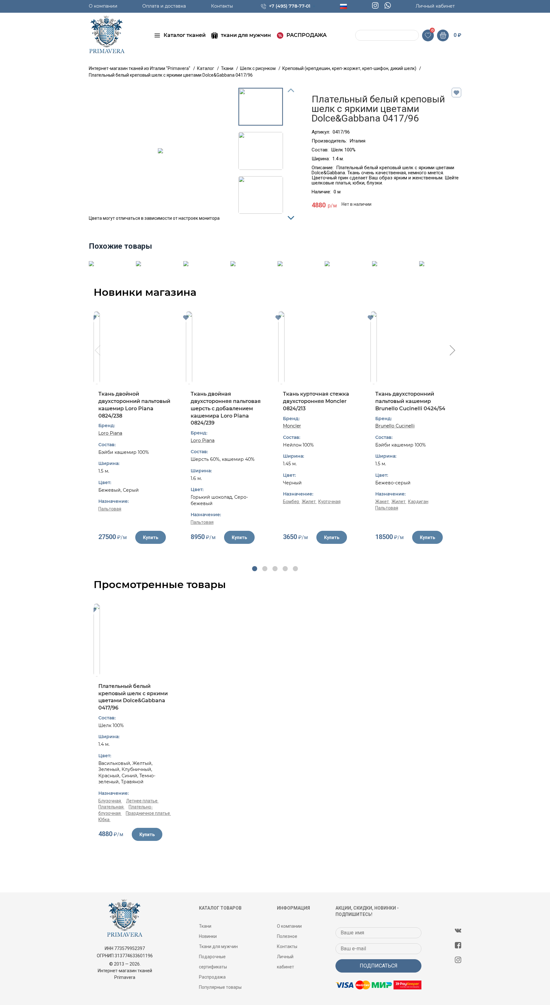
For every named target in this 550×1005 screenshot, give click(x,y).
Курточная (329, 501)
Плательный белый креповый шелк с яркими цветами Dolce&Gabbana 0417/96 (133, 697)
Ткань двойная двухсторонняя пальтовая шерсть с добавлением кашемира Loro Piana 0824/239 (226, 408)
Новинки (208, 936)
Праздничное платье (148, 813)
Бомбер (291, 501)
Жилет (309, 501)
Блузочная (110, 800)
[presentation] (97, 351)
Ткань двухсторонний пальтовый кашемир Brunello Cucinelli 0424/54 (410, 401)
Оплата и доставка (164, 6)
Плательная (111, 806)
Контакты (222, 6)
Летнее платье (142, 800)
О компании (103, 6)
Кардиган (418, 501)
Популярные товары (220, 987)
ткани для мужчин (246, 35)
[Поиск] (360, 35)
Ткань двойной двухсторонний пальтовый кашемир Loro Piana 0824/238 (134, 405)
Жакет (382, 501)
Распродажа (212, 977)
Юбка (104, 819)
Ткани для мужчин (218, 946)
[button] (254, 568)
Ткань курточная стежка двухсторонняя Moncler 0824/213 (316, 401)
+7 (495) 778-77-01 (289, 6)
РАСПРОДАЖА (306, 35)
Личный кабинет (435, 6)
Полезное (287, 936)
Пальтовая (109, 508)
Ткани (205, 926)
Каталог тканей (185, 35)
